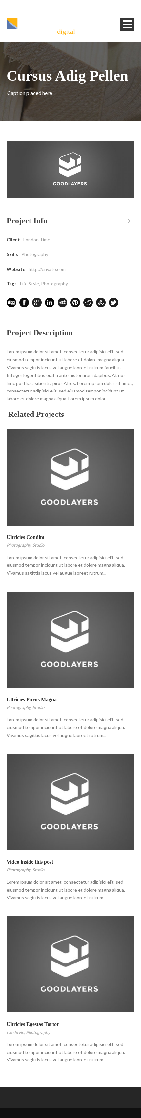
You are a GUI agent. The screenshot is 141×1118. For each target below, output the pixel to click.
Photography (54, 283)
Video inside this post (30, 862)
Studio (38, 545)
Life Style (29, 283)
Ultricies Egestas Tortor (33, 1024)
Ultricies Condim (25, 537)
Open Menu (127, 24)
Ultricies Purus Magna (32, 699)
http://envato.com (47, 269)
